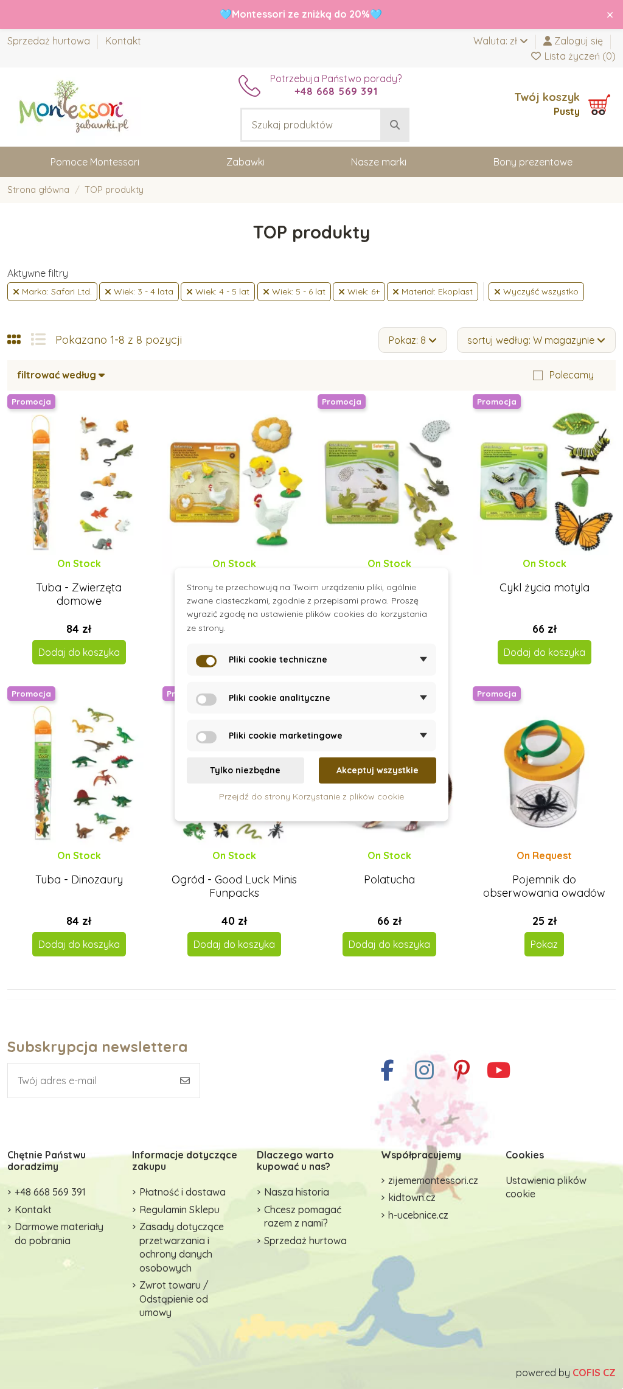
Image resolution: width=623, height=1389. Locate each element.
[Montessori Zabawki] (74, 106)
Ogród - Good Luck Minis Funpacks (234, 886)
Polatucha (389, 879)
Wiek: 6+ (362, 291)
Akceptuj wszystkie (377, 770)
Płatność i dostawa (182, 1192)
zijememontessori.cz (433, 1180)
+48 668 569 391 (50, 1192)
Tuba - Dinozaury (79, 879)
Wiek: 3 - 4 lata (142, 291)
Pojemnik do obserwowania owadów (544, 886)
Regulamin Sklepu (179, 1209)
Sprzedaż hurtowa (49, 41)
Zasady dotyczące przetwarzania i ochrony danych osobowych (181, 1246)
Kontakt (123, 41)
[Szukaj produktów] (394, 125)
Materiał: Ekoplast (436, 291)
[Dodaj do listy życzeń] (68, 575)
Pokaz (544, 944)
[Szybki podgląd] (88, 575)
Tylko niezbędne (245, 770)
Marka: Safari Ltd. (55, 291)
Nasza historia (296, 1192)
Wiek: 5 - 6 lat (297, 291)
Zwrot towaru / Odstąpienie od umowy (174, 1298)
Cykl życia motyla (544, 587)
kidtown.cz (412, 1197)
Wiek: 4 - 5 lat (221, 291)
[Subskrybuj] (185, 1081)
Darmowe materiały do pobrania (59, 1233)
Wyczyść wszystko (540, 291)
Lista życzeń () (579, 56)
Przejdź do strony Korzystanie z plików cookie (311, 795)
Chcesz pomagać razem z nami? (302, 1216)
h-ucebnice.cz (418, 1215)
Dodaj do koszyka (79, 652)
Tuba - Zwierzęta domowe (79, 594)
